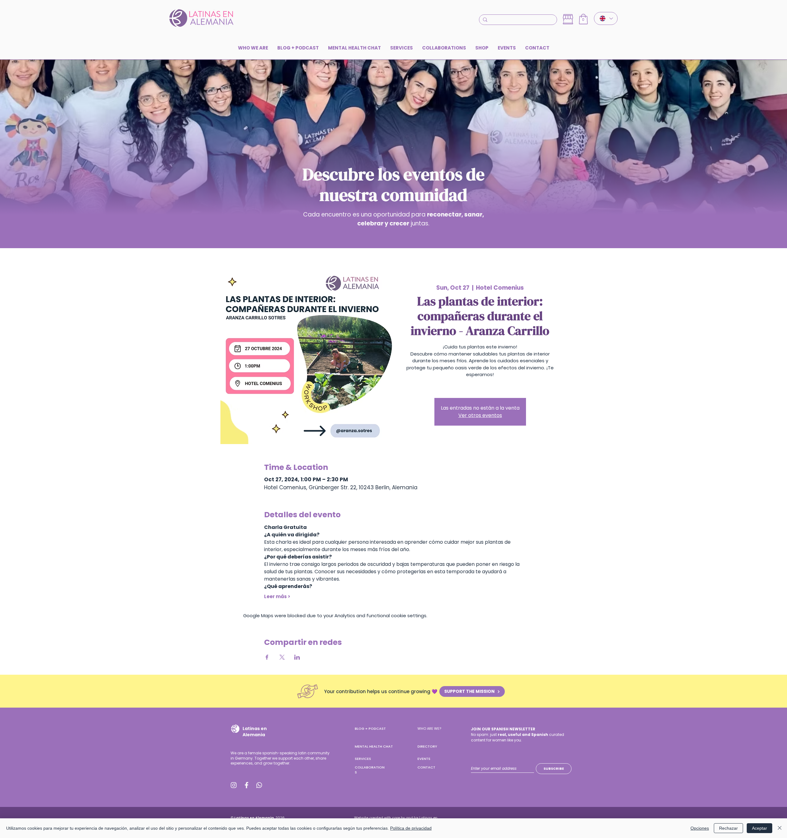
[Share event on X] (282, 657)
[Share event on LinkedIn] (297, 657)
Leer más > (277, 596)
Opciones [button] (699, 828)
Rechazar (728, 828)
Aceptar (759, 828)
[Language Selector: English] (606, 18)
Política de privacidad (411, 828)
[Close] (779, 828)
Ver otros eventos (480, 415)
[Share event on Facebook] (267, 657)
